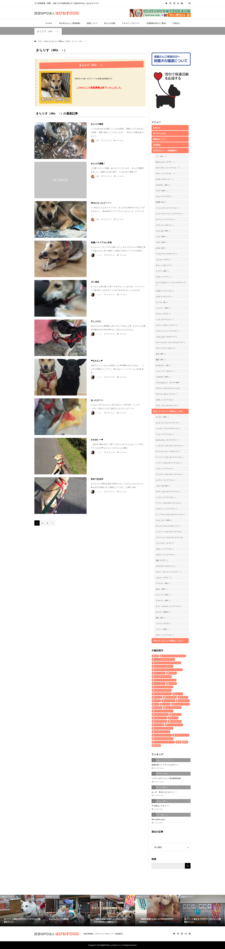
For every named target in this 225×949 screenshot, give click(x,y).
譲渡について (92, 23)
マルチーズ (159, 725)
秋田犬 (157, 745)
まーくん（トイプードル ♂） (166, 219)
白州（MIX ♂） (161, 354)
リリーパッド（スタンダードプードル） (170, 537)
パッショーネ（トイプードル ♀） (167, 208)
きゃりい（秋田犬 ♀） (163, 612)
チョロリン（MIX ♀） (163, 600)
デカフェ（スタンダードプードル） (168, 388)
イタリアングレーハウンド (164, 659)
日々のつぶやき (159, 133)
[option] (22, 910)
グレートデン (159, 673)
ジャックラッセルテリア (163, 687)
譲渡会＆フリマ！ (160, 139)
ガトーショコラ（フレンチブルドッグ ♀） (171, 342)
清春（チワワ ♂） (162, 560)
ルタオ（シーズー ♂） (163, 277)
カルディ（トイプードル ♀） (166, 555)
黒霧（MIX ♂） (161, 360)
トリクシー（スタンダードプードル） (169, 532)
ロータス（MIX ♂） (163, 417)
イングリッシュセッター (163, 666)
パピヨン (166, 704)
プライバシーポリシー (104, 934)
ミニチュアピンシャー (163, 735)
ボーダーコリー (160, 721)
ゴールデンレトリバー (163, 676)
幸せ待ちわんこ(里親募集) (69, 23)
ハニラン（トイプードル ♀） (166, 497)
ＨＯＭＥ (48, 23)
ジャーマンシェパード (163, 690)
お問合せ (176, 23)
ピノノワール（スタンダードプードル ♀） (171, 514)
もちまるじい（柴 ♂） (163, 365)
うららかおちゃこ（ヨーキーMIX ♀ (168, 383)
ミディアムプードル (175, 725)
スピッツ (179, 694)
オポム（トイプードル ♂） (165, 549)
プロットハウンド (161, 714)
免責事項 (119, 934)
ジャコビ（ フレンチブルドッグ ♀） (168, 428)
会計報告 (156, 145)
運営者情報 (88, 934)
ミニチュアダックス (162, 732)
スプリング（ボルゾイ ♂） (165, 225)
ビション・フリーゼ (182, 704)
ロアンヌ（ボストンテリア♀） (166, 394)
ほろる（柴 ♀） (161, 248)
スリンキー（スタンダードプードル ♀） (170, 474)
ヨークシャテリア (182, 735)
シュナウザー (159, 683)
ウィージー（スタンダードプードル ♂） (170, 457)
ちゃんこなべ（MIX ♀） (164, 520)
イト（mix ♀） (161, 156)
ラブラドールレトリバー (163, 739)
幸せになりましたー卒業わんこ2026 (168, 411)
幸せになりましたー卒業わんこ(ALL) (168, 641)
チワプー (184, 697)
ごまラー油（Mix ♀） (163, 486)
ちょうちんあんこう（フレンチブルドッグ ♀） (171, 284)
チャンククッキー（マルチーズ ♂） (168, 451)
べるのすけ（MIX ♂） (163, 377)
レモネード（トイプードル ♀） (167, 509)
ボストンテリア (160, 718)
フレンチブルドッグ (173, 707)
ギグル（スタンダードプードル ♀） (168, 491)
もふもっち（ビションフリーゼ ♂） (168, 423)
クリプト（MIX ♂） (163, 271)
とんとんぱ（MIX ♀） (163, 231)
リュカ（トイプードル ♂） (165, 434)
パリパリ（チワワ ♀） (163, 623)
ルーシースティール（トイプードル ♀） (170, 214)
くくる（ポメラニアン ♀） (165, 319)
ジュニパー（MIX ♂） (163, 308)
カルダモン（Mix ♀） (163, 185)
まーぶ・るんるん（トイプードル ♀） (169, 606)
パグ (156, 704)
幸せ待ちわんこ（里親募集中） (166, 151)
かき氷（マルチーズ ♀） (165, 179)
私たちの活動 (109, 23)
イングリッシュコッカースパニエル (167, 663)
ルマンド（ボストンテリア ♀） (167, 325)
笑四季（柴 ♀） (161, 202)
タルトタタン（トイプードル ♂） (168, 168)
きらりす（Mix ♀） (48, 31)
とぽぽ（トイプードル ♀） (165, 291)
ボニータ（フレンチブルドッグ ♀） (168, 526)
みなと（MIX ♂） (162, 589)
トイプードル (169, 701)
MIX (156, 656)
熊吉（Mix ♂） (161, 618)
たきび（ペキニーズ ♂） (164, 296)
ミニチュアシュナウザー (163, 728)
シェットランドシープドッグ (165, 680)
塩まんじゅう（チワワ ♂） (166, 162)
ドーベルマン (184, 701)
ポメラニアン (175, 721)
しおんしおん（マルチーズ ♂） (167, 337)
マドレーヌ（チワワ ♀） (164, 196)
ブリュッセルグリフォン (163, 711)
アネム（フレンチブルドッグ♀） (167, 405)
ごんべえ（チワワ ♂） (163, 259)
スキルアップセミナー (131, 23)
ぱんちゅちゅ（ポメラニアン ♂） (167, 440)
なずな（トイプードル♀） (165, 400)
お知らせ (156, 128)
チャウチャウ (171, 697)
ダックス (158, 697)
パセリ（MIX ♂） (162, 242)
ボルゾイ (174, 718)
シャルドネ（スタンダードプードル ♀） (170, 446)
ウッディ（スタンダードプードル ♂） (169, 463)
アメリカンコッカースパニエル (174, 656)
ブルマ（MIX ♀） (162, 191)
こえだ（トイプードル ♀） (165, 469)
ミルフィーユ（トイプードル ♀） (167, 331)
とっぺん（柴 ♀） (162, 302)
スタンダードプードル (163, 694)
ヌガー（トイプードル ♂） (166, 173)
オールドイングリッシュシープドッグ (168, 670)
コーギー (173, 673)
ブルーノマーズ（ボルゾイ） (166, 348)
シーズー (173, 683)
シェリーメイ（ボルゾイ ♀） (166, 371)
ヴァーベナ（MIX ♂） (163, 595)
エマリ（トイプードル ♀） (165, 635)
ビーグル (158, 707)
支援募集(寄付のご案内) (156, 23)
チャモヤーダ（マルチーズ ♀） (167, 254)
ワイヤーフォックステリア (164, 742)
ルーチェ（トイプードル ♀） (166, 480)
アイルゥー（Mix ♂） (163, 583)
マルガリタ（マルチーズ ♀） (166, 566)
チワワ (157, 701)
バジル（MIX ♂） (162, 237)
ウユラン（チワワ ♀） (163, 314)
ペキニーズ (176, 714)
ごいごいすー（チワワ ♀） (165, 543)
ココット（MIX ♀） (163, 629)
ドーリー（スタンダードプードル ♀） (169, 503)
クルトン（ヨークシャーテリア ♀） (169, 572)
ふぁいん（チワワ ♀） (164, 578)
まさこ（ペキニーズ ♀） (164, 265)
